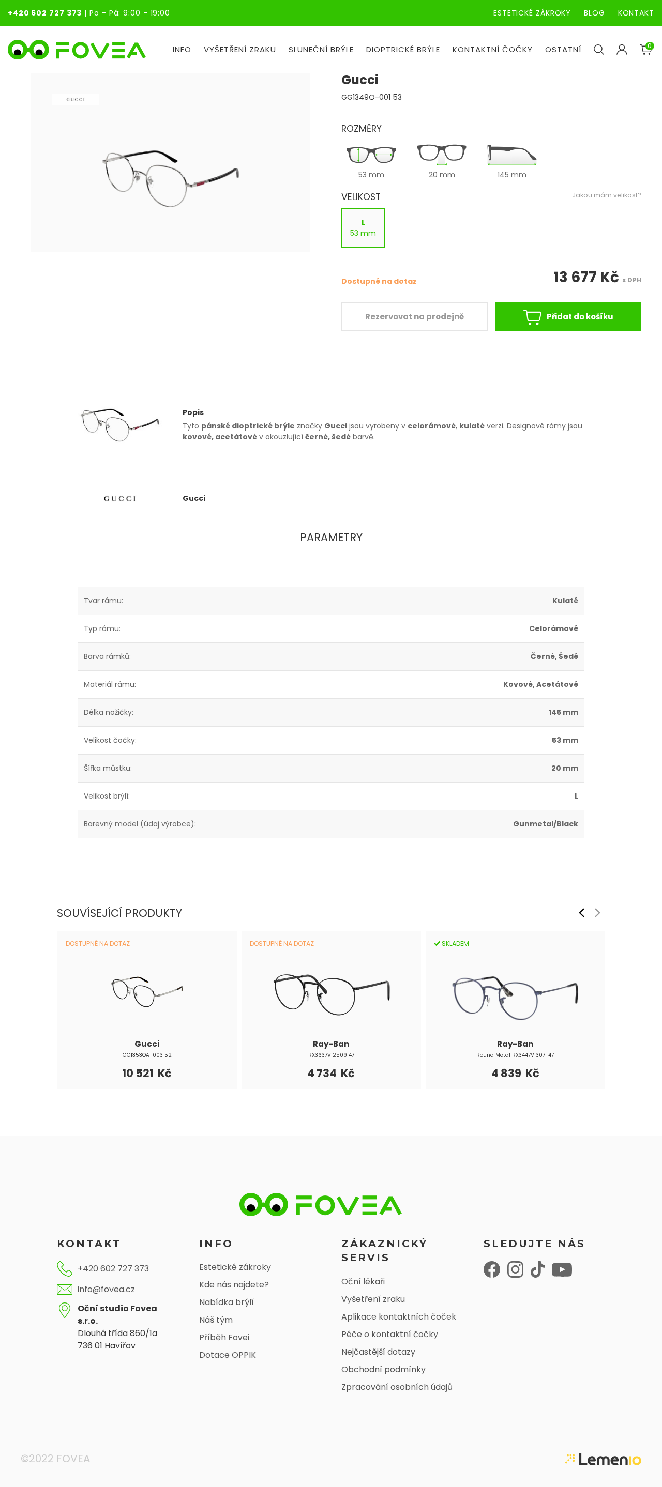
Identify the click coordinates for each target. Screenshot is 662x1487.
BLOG (594, 13)
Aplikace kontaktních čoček (398, 1317)
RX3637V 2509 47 (331, 1055)
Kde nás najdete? (234, 1285)
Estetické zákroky (235, 1267)
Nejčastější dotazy (378, 1352)
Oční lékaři (363, 1281)
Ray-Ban (331, 1043)
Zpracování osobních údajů (397, 1387)
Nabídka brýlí (226, 1302)
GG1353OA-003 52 (147, 1055)
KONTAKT (636, 13)
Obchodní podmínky (383, 1369)
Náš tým (216, 1320)
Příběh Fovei (224, 1337)
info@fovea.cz (106, 1289)
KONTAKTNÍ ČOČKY (493, 49)
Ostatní (563, 49)
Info (182, 49)
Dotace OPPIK (227, 1355)
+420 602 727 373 (45, 13)
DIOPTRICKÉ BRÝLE (403, 49)
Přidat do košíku (580, 316)
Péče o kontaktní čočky (389, 1334)
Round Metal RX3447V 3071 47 (515, 1055)
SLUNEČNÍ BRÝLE (321, 49)
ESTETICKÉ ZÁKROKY (532, 13)
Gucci (146, 1043)
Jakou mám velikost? (606, 195)
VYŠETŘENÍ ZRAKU (240, 49)
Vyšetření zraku (373, 1299)
